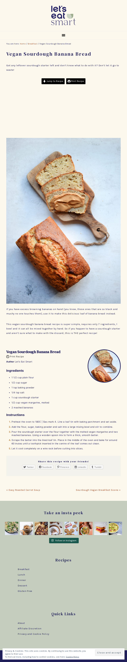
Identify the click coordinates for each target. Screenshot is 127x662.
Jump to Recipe (54, 81)
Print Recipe (77, 81)
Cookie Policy (72, 657)
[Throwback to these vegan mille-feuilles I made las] (100, 528)
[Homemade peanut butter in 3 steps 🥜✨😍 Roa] (26, 528)
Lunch (21, 574)
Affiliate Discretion (29, 628)
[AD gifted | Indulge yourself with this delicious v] (56, 528)
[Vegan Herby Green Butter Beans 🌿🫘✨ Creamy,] (11, 528)
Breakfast (24, 569)
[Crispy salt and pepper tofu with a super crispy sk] (85, 528)
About (21, 623)
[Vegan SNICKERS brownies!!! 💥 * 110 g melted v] (41, 528)
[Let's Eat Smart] (63, 26)
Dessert (22, 585)
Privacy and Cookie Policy (33, 633)
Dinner (22, 580)
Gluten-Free (25, 591)
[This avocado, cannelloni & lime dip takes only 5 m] (115, 528)
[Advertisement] (63, 111)
